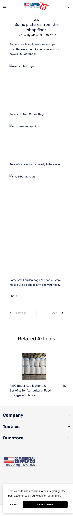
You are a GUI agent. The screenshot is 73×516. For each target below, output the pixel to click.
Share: (14, 296)
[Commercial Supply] (36, 6)
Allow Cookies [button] (45, 504)
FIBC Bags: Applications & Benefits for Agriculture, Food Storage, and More (30, 390)
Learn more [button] (54, 495)
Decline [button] (12, 504)
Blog (36, 20)
